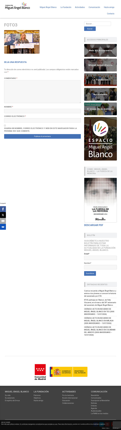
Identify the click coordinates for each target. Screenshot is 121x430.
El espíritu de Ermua (12, 400)
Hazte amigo (109, 7)
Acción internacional (69, 398)
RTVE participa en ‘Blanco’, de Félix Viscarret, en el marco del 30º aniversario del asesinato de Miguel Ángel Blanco (100, 302)
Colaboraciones (68, 403)
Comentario (10, 78)
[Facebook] (3, 209)
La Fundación (65, 7)
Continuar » (116, 428)
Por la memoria (68, 395)
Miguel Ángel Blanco (48, 7)
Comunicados (96, 398)
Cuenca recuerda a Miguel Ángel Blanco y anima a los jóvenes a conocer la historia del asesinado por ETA (100, 293)
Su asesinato (10, 398)
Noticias (94, 403)
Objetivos (37, 398)
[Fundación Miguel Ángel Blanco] (17, 6)
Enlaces (94, 406)
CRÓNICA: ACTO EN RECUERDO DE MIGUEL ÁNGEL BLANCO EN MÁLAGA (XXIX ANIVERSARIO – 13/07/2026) (98, 320)
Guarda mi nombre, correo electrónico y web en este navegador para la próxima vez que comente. (40, 129)
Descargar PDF (93, 225)
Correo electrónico (15, 116)
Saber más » (106, 428)
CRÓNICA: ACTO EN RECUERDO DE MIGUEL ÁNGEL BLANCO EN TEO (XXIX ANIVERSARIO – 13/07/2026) (99, 311)
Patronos (37, 395)
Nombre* (87, 263)
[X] (3, 215)
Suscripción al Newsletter (100, 400)
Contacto (110, 14)
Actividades (80, 7)
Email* (86, 254)
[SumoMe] (3, 227)
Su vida (7, 395)
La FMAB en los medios (99, 413)
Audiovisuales (96, 411)
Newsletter (95, 395)
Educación (66, 400)
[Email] (3, 221)
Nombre (8, 107)
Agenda (94, 408)
